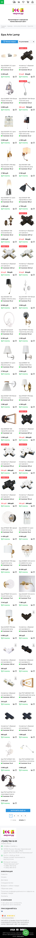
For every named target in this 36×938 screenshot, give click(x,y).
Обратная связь (6, 888)
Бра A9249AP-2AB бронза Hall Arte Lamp (26, 165)
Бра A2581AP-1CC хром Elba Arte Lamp (8, 364)
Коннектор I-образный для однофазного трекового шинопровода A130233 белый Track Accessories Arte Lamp (9, 694)
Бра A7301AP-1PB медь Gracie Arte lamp (26, 397)
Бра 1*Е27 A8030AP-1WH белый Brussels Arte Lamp (27, 694)
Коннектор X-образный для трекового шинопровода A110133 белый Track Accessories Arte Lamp (8, 463)
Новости (4, 874)
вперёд (21, 820)
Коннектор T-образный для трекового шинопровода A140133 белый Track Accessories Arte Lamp (26, 496)
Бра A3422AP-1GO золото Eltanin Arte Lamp (27, 595)
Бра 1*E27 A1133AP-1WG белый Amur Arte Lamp (8, 760)
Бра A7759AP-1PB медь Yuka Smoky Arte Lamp (26, 331)
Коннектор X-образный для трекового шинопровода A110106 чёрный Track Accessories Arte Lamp (27, 430)
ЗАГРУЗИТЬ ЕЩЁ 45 (18, 810)
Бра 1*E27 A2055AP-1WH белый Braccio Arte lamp (26, 760)
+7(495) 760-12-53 (9, 841)
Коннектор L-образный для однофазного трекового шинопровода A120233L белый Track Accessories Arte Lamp (9, 661)
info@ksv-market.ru (10, 846)
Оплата (3, 877)
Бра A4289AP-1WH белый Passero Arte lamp (9, 99)
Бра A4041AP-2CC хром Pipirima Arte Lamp (8, 132)
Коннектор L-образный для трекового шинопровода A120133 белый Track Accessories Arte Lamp (26, 463)
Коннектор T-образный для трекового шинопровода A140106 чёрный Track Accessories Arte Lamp (9, 496)
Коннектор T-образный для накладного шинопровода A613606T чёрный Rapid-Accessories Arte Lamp (8, 727)
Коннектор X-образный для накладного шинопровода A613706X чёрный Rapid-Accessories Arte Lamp (26, 727)
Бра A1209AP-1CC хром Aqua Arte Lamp (8, 198)
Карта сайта (20, 936)
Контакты (4, 896)
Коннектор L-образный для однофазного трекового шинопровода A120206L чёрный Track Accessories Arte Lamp (27, 628)
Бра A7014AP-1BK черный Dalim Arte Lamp (27, 132)
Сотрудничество (7, 883)
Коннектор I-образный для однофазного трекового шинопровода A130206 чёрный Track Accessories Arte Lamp (27, 661)
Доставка (4, 880)
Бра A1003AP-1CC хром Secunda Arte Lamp (26, 529)
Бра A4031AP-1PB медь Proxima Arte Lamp (8, 628)
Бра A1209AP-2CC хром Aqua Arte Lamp (8, 66)
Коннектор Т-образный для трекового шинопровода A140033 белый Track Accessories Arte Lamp (26, 265)
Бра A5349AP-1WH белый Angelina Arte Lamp (27, 298)
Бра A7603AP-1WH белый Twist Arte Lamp (27, 99)
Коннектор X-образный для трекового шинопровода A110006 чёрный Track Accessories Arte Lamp (27, 232)
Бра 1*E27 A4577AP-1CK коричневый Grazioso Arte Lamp (8, 793)
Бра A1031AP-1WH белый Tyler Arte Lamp (8, 397)
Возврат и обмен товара (10, 886)
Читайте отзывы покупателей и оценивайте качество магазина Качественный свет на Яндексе (15, 922)
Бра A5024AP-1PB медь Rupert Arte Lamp (8, 562)
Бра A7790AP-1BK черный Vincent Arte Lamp (9, 529)
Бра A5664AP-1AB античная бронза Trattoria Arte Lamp (7, 232)
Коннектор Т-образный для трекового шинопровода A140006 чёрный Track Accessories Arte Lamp (27, 67)
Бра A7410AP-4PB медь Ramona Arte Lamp (8, 165)
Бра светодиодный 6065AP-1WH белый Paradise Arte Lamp (7, 331)
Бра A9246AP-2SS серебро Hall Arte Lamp (8, 298)
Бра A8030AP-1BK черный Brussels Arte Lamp (7, 430)
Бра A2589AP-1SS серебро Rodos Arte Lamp (25, 364)
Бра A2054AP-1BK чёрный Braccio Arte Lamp (25, 199)
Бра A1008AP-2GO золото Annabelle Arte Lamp (27, 562)
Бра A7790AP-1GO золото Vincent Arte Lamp (9, 595)
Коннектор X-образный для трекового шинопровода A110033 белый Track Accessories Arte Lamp (8, 265)
